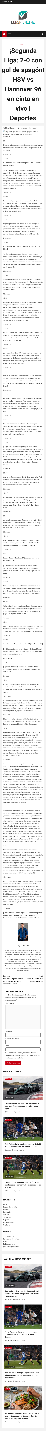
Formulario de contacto (11, 1239)
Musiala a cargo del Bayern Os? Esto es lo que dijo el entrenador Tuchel (13, 980)
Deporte (22, 44)
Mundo (6, 1209)
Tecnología (7, 1217)
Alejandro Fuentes (19, 1112)
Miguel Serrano (10, 128)
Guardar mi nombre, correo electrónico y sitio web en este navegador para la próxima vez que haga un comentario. (22, 1055)
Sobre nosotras (8, 1236)
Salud (8, 1389)
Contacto (6, 1225)
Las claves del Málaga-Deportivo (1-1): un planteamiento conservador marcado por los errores (23, 1184)
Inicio (5, 1204)
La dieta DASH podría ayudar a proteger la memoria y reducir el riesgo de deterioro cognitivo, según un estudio (22, 1416)
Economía (6, 1212)
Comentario (10, 1003)
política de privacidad (11, 1246)
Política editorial (9, 1244)
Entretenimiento (9, 1222)
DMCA (6, 1241)
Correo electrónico (12, 1038)
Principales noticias (10, 1207)
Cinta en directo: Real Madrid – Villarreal (35, 978)
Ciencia (6, 1215)
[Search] (42, 34)
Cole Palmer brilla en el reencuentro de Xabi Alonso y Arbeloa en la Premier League (21, 1334)
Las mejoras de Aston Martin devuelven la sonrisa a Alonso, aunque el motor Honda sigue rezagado (22, 1106)
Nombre (9, 1031)
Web (7, 1046)
